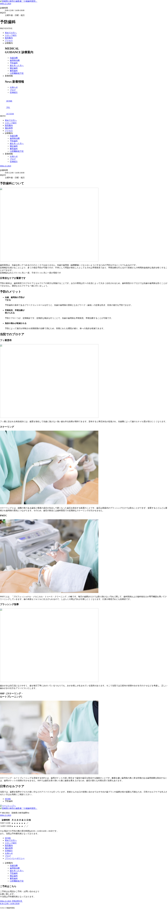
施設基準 (9, 128)
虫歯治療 (14, 58)
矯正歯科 (14, 68)
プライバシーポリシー (15, 858)
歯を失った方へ (17, 65)
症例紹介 (14, 92)
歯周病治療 (15, 60)
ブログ (13, 90)
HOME (8, 838)
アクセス (9, 40)
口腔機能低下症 (17, 73)
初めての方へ (11, 33)
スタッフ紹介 (11, 35)
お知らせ (14, 87)
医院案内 (9, 38)
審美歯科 (14, 71)
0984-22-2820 (5, 4)
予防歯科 (14, 63)
